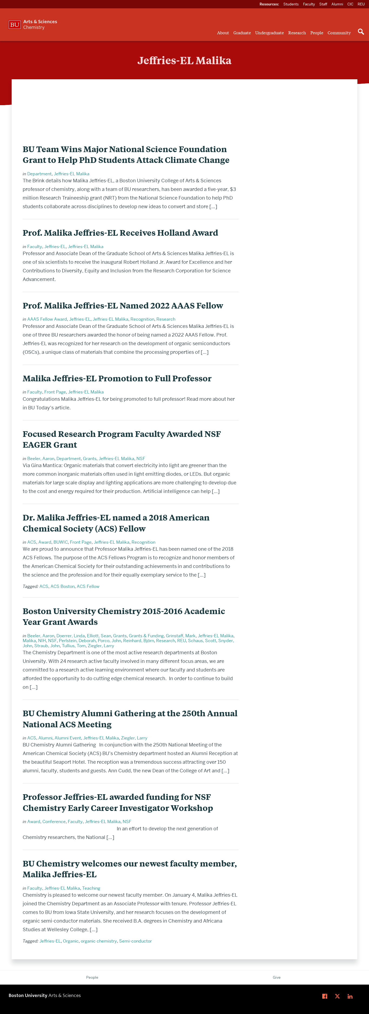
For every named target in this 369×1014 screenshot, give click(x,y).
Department (39, 174)
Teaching (91, 888)
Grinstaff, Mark (181, 636)
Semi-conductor (135, 941)
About (223, 32)
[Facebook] (326, 996)
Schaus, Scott (202, 640)
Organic (71, 941)
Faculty (309, 4)
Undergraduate (269, 32)
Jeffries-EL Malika (71, 174)
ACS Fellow (88, 586)
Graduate (242, 32)
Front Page (55, 392)
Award (44, 542)
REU (361, 4)
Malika (29, 640)
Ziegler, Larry (101, 646)
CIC (350, 4)
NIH (42, 640)
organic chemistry (99, 941)
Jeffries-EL (55, 246)
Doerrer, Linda (70, 636)
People (316, 32)
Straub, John (47, 646)
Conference (54, 821)
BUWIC (60, 542)
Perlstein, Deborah (77, 640)
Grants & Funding (146, 636)
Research (297, 32)
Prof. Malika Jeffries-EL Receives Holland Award (120, 233)
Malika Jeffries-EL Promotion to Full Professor (117, 378)
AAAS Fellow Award (47, 319)
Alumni (337, 4)
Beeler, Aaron (40, 458)
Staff (323, 4)
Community (339, 32)
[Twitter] (338, 996)
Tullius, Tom (74, 646)
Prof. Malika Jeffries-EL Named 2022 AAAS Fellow (123, 305)
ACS (31, 542)
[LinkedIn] (351, 996)
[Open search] (361, 32)
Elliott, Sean (99, 636)
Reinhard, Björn (138, 640)
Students (291, 4)
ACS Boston (63, 586)
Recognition (142, 319)
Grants (89, 458)
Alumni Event (68, 738)
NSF (140, 458)
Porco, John (109, 640)
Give (277, 977)
